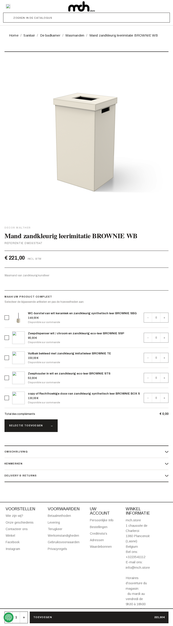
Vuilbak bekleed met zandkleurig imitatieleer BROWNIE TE (69, 353)
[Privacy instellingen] (8, 617)
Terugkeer (55, 529)
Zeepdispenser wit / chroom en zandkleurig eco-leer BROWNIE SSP (76, 333)
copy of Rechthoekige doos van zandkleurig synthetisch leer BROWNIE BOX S (84, 393)
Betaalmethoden (59, 515)
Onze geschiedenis (20, 522)
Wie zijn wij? (14, 515)
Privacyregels (57, 549)
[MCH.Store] (81, 6)
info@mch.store (138, 567)
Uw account (100, 511)
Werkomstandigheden (63, 535)
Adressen (97, 540)
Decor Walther (18, 227)
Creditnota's (98, 533)
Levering (54, 522)
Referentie (14, 243)
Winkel (10, 535)
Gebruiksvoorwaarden (64, 542)
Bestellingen (98, 527)
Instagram (13, 549)
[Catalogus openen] (8, 6)
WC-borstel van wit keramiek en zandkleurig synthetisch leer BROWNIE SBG (82, 313)
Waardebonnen (101, 546)
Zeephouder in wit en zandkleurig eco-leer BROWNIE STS (69, 373)
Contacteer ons (17, 529)
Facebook (13, 542)
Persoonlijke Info (102, 520)
